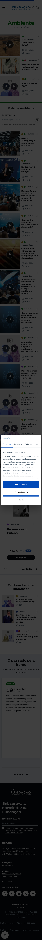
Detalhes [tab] (18, 444)
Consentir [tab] (7, 444)
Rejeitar (21, 500)
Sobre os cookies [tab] (32, 444)
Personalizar (20, 492)
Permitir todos (21, 484)
